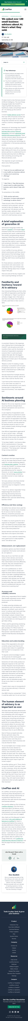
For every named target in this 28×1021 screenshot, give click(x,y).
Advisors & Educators (15, 16)
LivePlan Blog (5, 16)
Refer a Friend (14, 969)
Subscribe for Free (14, 1007)
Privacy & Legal (18, 1017)
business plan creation (11, 464)
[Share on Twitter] (10, 858)
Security (14, 938)
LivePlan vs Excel (14, 985)
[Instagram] (10, 1012)
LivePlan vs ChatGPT (14, 987)
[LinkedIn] (15, 1012)
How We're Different (14, 927)
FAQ (14, 934)
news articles (18, 472)
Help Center (14, 959)
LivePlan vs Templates (14, 983)
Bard (23, 229)
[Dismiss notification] (26, 2)
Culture (14, 952)
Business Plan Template (14, 973)
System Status (14, 936)
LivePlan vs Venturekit (14, 992)
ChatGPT (10, 229)
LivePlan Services (14, 962)
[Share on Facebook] (14, 858)
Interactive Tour (14, 924)
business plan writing (8, 131)
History (14, 950)
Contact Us (14, 945)
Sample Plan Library (14, 971)
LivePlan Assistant (7, 806)
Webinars (14, 964)
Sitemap (14, 975)
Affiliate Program (14, 966)
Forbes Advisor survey (14, 115)
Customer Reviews (14, 929)
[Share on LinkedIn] (18, 858)
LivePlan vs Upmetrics (14, 989)
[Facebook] (12, 1012)
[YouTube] (18, 1012)
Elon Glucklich (8, 34)
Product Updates (14, 931)
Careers (14, 948)
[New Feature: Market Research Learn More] (14, 3)
